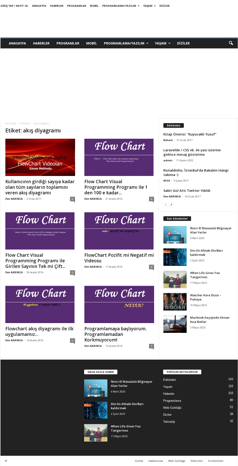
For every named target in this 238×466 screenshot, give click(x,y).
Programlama (172, 400)
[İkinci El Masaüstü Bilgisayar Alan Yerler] (175, 234)
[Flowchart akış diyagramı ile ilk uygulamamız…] (40, 304)
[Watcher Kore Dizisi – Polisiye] (175, 302)
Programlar (76, 5)
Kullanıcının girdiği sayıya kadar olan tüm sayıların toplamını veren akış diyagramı (40, 187)
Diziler (164, 5)
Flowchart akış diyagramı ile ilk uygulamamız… (39, 331)
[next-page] (171, 204)
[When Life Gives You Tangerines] (175, 279)
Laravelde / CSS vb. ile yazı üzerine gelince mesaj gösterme (192, 152)
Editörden (169, 380)
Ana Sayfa (10, 123)
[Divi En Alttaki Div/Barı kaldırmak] (175, 257)
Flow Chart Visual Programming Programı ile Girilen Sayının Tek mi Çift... (35, 260)
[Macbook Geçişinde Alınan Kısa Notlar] (175, 324)
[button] (231, 43)
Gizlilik (139, 461)
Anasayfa (39, 5)
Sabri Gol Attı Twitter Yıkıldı (186, 190)
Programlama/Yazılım (119, 5)
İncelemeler (216, 461)
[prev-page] (165, 204)
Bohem (168, 140)
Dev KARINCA (14, 198)
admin (167, 160)
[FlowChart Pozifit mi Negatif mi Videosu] (119, 231)
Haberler (56, 5)
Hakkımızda (156, 461)
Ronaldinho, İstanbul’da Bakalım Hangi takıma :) (195, 172)
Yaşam (147, 5)
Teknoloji (169, 421)
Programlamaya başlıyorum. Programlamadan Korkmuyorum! (115, 334)
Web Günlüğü (172, 407)
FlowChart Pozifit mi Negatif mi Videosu (119, 258)
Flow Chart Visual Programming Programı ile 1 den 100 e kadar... (116, 187)
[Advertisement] (119, 83)
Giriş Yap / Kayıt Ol (14, 5)
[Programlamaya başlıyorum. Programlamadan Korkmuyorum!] (119, 304)
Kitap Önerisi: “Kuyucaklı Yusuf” (189, 134)
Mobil (94, 5)
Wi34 (166, 180)
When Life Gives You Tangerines (205, 275)
